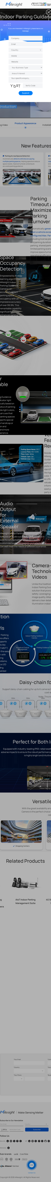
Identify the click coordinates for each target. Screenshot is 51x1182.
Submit (25, 93)
